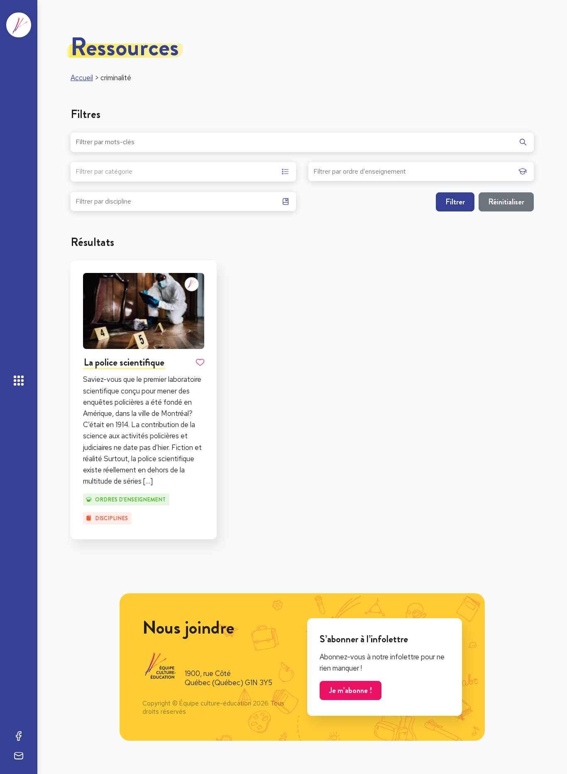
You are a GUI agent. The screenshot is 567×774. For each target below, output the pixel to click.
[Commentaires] (18, 756)
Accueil (82, 77)
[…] (148, 481)
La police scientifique (124, 362)
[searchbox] (414, 174)
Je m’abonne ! (350, 690)
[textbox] (104, 172)
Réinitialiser (506, 201)
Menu (18, 380)
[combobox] (183, 172)
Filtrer (455, 201)
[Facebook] (18, 736)
